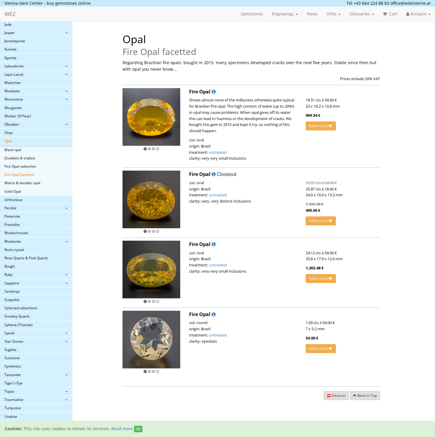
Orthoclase (13, 199)
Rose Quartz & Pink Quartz (26, 257)
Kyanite (10, 57)
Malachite (12, 82)
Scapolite (12, 299)
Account (418, 14)
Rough (9, 266)
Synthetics (12, 366)
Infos (332, 14)
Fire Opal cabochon (20, 166)
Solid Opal (12, 191)
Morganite (13, 107)
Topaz (9, 391)
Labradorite (14, 66)
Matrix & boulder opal (22, 182)
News (312, 14)
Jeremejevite (14, 40)
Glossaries (360, 14)
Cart (392, 14)
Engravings (283, 14)
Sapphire (11, 283)
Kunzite (10, 49)
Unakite (10, 416)
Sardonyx (12, 291)
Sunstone (12, 357)
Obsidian (11, 124)
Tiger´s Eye (13, 383)
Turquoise (12, 407)
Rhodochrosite (16, 232)
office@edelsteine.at (410, 3)
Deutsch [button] (338, 395)
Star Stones (13, 341)
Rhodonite (12, 241)
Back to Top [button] (367, 395)
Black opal (12, 149)
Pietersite (12, 216)
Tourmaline (13, 399)
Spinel (9, 333)
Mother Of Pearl (17, 116)
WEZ (9, 13)
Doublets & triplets (19, 158)
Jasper (9, 32)
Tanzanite (12, 374)
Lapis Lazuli (13, 74)
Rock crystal (14, 249)
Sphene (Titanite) (18, 324)
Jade (8, 24)
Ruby (8, 274)
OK (138, 428)
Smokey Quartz (17, 316)
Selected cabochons (20, 307)
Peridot (10, 208)
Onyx (8, 132)
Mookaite (12, 90)
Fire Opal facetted (19, 174)
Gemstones (252, 14)
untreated (218, 152)
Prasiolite (12, 224)
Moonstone (13, 99)
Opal (8, 140)
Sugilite (10, 349)
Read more (122, 428)
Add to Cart (318, 125)
